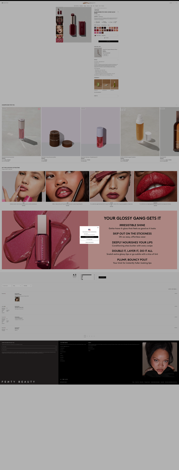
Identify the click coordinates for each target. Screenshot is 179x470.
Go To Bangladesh (89, 239)
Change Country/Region (89, 242)
